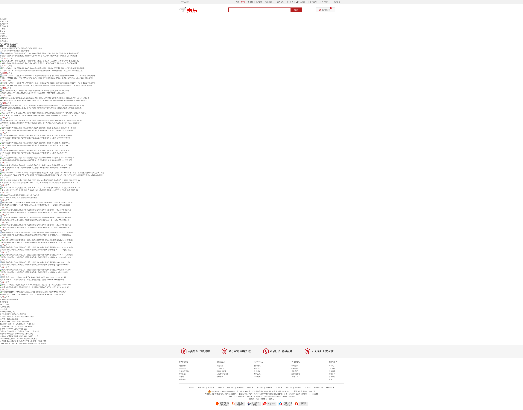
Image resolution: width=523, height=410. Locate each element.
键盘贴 (2, 34)
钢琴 (6, 43)
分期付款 (257, 371)
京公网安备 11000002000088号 (223, 391)
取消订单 (294, 377)
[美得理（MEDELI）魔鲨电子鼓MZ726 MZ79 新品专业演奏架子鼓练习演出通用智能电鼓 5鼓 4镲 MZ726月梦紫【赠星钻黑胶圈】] (47, 83)
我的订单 (259, 2)
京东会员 (280, 2)
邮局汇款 (257, 374)
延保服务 (332, 371)
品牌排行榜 (4, 24)
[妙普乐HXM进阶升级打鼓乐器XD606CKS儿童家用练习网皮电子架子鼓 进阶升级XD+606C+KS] (35, 285)
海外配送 (220, 377)
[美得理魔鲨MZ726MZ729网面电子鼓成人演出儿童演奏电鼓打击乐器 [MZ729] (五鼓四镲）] (33, 292)
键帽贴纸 (3, 36)
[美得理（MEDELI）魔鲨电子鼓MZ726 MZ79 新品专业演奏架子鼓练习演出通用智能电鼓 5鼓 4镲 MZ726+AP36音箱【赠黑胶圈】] (48, 76)
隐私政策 (298, 387)
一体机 (2, 29)
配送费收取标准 (222, 374)
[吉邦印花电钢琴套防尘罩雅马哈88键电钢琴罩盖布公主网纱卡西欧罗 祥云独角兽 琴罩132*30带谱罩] (37, 158)
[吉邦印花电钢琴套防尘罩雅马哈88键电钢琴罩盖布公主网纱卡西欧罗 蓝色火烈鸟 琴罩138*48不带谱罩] (38, 128)
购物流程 (182, 366)
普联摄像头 (4, 26)
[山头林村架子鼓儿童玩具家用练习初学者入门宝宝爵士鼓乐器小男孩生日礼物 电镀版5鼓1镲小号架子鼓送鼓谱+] (41, 120)
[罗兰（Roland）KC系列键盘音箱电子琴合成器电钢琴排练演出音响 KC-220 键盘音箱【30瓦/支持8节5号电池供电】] (43, 68)
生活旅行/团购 (184, 371)
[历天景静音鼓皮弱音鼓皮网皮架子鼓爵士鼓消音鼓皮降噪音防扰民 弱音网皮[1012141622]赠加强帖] (36, 232)
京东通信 (332, 377)
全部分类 (3, 19)
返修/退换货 (295, 374)
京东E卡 (332, 374)
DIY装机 (332, 368)
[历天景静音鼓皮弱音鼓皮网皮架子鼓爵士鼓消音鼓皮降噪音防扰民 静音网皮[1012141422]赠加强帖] (36, 255)
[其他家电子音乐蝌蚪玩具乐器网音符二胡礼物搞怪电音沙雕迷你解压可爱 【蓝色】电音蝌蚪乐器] (35, 210)
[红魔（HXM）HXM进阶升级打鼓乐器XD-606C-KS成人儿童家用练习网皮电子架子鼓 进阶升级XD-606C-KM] (40, 180)
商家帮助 (230, 387)
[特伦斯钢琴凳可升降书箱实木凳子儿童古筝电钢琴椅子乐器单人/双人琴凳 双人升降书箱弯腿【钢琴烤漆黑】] (40, 61)
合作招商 (221, 387)
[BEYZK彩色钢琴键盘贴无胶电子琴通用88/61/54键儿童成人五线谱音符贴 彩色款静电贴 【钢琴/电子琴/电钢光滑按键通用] (44, 98)
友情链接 (259, 387)
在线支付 (257, 368)
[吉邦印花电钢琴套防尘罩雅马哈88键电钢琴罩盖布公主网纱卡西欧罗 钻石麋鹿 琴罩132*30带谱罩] (36, 135)
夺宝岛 (331, 366)
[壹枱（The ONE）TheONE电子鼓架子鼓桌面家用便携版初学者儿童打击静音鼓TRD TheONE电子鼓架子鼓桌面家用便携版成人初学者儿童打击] (53, 173)
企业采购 (290, 2)
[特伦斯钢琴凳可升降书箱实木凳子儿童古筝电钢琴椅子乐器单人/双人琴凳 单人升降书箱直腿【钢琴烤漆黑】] (40, 53)
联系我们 (201, 387)
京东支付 (264, 399)
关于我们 (192, 387)
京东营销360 (31, 344)
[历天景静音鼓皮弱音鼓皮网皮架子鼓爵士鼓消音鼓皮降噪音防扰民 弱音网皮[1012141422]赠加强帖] (36, 240)
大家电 (181, 377)
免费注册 (249, 2)
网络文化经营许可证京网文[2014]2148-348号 (270, 394)
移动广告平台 (41, 344)
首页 (1, 43)
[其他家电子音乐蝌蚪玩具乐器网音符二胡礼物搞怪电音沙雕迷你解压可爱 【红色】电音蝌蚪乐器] (35, 225)
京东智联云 (22, 344)
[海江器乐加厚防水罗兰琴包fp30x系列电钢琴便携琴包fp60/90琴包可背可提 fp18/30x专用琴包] (34, 90)
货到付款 (257, 366)
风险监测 (288, 387)
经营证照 (291, 396)
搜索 (296, 10)
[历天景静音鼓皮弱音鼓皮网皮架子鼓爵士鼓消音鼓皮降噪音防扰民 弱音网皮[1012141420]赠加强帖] (36, 247)
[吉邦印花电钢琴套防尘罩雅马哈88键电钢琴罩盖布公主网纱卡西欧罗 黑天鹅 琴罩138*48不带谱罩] (36, 165)
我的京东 (268, 2)
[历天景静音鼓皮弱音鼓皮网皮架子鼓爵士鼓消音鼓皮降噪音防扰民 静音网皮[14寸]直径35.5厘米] (35, 270)
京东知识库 (4, 21)
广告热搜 (14, 344)
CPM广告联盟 (5, 344)
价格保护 (294, 368)
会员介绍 (182, 368)
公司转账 (257, 377)
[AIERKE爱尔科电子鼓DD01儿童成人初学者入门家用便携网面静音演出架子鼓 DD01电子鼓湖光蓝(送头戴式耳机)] (42, 105)
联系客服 (182, 379)
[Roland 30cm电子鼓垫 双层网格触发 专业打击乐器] (19, 195)
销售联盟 (269, 387)
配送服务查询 (221, 371)
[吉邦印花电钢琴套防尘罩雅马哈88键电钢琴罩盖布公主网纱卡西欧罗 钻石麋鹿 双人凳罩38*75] (35, 150)
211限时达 (220, 368)
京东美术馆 (4, 38)
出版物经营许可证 (245, 394)
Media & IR (330, 387)
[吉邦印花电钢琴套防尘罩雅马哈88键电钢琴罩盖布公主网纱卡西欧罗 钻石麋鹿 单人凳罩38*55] (35, 143)
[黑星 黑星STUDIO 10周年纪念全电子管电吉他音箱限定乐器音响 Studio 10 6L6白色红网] (33, 277)
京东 (197, 11)
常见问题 (182, 374)
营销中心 (240, 387)
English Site (318, 387)
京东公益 (308, 387)
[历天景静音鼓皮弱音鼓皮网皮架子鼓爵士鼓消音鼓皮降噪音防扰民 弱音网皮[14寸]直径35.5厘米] (35, 262)
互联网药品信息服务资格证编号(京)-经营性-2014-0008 (272, 391)
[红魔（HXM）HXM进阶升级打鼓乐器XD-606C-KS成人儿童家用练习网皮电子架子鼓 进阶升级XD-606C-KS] (40, 188)
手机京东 (301, 2)
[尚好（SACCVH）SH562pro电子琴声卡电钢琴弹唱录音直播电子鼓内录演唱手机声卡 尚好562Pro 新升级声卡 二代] (43, 113)
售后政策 (294, 366)
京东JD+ (332, 379)
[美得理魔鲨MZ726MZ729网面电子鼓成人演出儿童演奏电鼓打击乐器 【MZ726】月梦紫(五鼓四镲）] (37, 203)
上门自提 (220, 366)
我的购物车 (326, 10)
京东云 (271, 399)
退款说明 (294, 371)
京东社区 (279, 387)
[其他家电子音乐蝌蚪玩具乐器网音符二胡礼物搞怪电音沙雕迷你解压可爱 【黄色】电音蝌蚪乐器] (35, 217)
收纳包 (2, 31)
